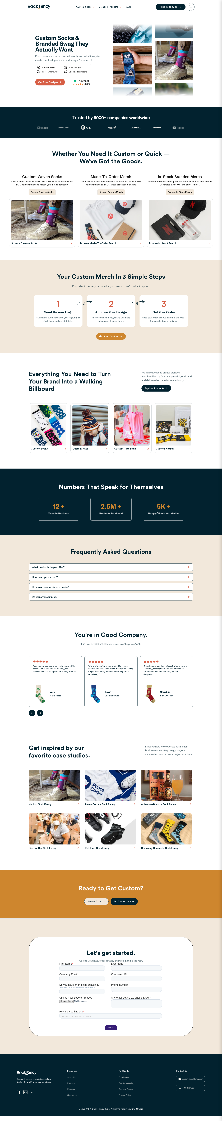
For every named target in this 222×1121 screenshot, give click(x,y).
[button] (191, 7)
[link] (39, 7)
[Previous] (32, 713)
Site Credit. (137, 1108)
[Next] (40, 713)
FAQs (128, 7)
